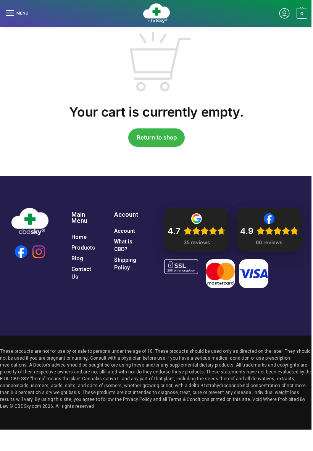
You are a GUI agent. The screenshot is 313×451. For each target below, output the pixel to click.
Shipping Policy (125, 264)
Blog (77, 258)
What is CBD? (123, 245)
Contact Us (81, 273)
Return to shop (157, 137)
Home (79, 237)
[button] (301, 13)
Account (124, 231)
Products (83, 248)
